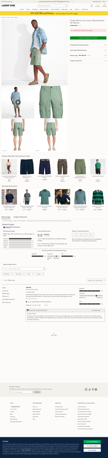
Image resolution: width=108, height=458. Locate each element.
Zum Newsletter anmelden (84, 411)
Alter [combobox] (29, 274)
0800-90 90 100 (97, 1)
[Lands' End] (8, 6)
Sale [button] (71, 9)
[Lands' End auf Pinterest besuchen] (95, 390)
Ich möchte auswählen (92, 446)
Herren (8, 17)
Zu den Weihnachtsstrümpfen (85, 429)
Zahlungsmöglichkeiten (16, 421)
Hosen (12, 17)
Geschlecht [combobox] (19, 274)
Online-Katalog (7, 1)
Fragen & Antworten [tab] (20, 217)
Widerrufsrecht (36, 414)
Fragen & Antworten (76, 61)
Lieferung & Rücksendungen (78, 50)
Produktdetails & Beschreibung (79, 45)
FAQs (11, 414)
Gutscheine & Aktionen (83, 416)
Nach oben (54, 335)
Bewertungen (6, 217)
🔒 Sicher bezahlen (39, 1)
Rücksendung (13, 419)
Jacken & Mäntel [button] (55, 9)
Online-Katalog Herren (83, 409)
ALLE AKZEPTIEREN (92, 441)
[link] (47, 235)
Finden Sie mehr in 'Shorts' (88, 38)
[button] (74, 235)
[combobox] (99, 280)
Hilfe (104, 1)
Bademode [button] (65, 9)
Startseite (4, 17)
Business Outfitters (60, 416)
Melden (46, 305)
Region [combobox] (39, 274)
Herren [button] (28, 9)
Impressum (35, 416)
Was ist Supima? (82, 424)
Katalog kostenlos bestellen (85, 414)
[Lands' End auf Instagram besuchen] (86, 390)
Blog (34, 419)
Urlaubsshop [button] (84, 9)
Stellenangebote (37, 409)
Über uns (35, 406)
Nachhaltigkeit (36, 411)
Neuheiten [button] (35, 9)
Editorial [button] (77, 9)
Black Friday (82, 419)
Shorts (16, 17)
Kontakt (12, 411)
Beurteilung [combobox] (7, 274)
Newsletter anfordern (14, 386)
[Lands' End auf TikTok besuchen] (89, 390)
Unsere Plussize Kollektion (84, 421)
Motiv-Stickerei (59, 411)
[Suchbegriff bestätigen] (66, 5)
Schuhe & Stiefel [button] (44, 9)
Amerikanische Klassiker (84, 426)
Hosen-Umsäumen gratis (61, 409)
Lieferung (12, 416)
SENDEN (37, 392)
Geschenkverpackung (60, 414)
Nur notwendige (92, 450)
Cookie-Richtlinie (26, 450)
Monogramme (59, 406)
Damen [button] (22, 9)
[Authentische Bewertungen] (11, 227)
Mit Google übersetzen (31, 298)
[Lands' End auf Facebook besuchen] (92, 390)
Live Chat (14, 409)
